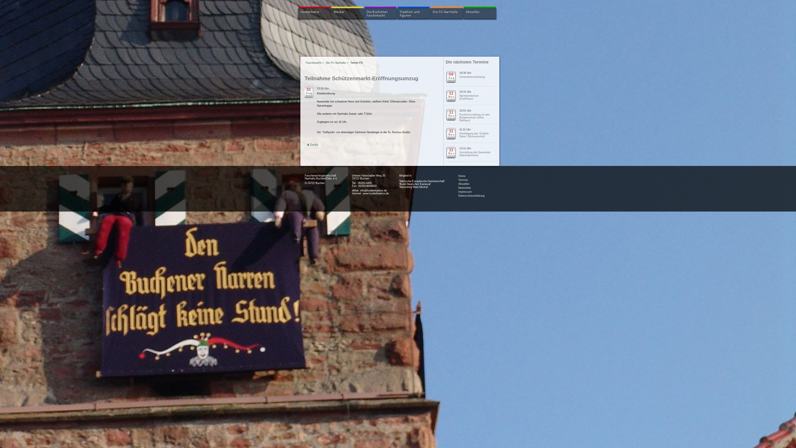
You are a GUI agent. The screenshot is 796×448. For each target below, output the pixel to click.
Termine (463, 179)
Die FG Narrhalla (445, 12)
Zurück (314, 144)
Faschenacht (313, 62)
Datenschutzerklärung (471, 195)
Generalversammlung (472, 76)
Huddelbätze (310, 12)
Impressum (465, 191)
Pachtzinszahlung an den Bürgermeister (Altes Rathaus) (474, 117)
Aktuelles (473, 12)
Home (461, 176)
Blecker (339, 12)
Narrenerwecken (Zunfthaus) (469, 97)
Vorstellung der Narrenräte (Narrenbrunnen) (474, 154)
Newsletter (464, 187)
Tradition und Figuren (410, 14)
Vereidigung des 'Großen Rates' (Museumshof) (474, 135)
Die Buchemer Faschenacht (377, 14)
